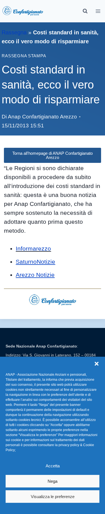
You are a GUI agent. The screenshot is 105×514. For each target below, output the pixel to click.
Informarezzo (33, 248)
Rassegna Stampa (24, 56)
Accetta (53, 465)
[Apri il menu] (98, 11)
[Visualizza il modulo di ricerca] (85, 11)
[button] (96, 364)
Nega (52, 481)
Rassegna (14, 32)
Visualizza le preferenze (52, 496)
